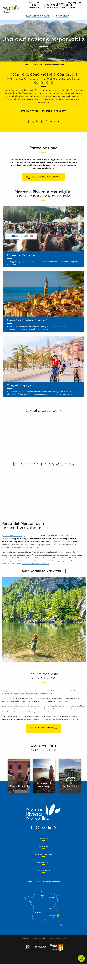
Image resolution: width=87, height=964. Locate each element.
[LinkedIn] (49, 828)
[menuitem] (11, 9)
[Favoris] (75, 3)
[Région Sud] (56, 947)
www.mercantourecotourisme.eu (35, 563)
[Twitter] (55, 828)
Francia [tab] (30, 881)
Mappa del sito (62, 938)
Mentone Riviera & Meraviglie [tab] (48, 881)
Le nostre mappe (36, 938)
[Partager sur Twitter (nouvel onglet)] (33, 122)
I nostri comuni (25, 938)
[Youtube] (43, 828)
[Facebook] (32, 828)
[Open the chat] (81, 958)
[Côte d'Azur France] (40, 947)
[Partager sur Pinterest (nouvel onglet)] (46, 122)
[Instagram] (38, 828)
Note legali (52, 938)
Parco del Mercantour (12, 536)
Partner (45, 938)
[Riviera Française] (27, 947)
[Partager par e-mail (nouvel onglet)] (51, 122)
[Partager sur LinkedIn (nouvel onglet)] (37, 122)
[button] (70, 3)
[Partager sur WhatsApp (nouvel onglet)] (42, 122)
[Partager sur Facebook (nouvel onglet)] (28, 122)
